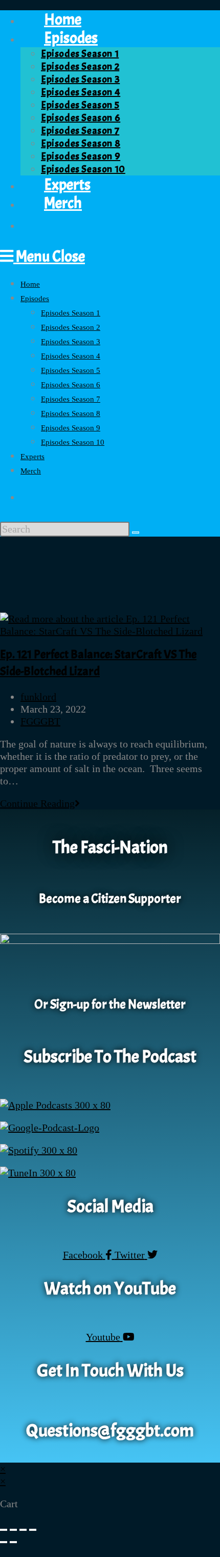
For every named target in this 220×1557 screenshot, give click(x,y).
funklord (38, 696)
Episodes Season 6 (70, 385)
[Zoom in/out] (3, 1530)
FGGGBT (40, 721)
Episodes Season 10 (72, 442)
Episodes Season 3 (70, 342)
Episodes (34, 298)
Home (30, 284)
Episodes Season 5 (70, 370)
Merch (30, 471)
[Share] (23, 1530)
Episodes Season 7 (70, 399)
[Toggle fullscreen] (13, 1530)
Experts (32, 456)
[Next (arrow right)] (13, 1542)
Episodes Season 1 (70, 313)
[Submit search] (135, 532)
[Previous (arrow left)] (3, 1542)
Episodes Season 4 (70, 356)
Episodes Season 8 (70, 413)
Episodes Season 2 (70, 327)
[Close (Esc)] (32, 1530)
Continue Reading (40, 803)
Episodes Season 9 (70, 428)
